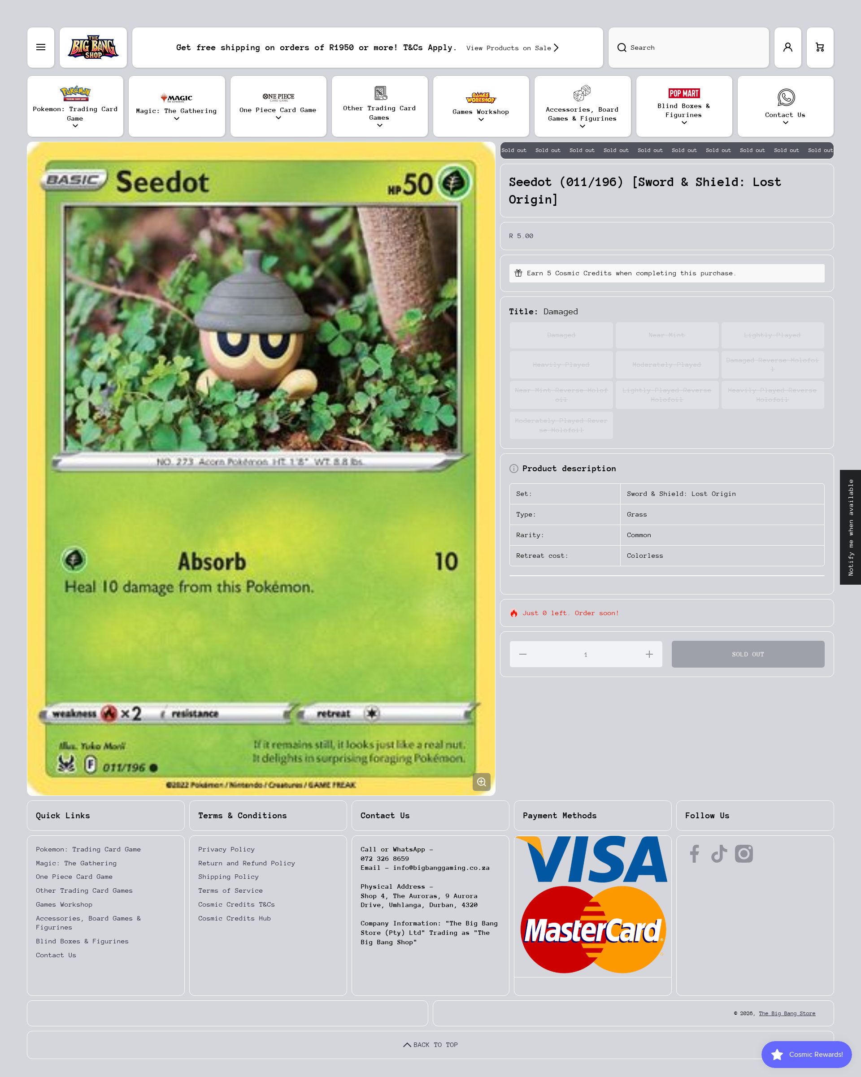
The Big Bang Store (787, 1013)
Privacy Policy (227, 849)
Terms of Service (231, 890)
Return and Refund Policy (247, 863)
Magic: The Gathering (76, 863)
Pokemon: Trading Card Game (88, 849)
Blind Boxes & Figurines (82, 941)
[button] (820, 47)
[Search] (617, 47)
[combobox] (689, 47)
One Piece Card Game (74, 876)
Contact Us (56, 955)
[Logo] (93, 47)
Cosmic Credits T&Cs (237, 904)
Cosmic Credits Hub (235, 918)
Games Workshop (64, 904)
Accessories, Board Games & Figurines (88, 922)
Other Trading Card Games (84, 890)
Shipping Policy (229, 876)
